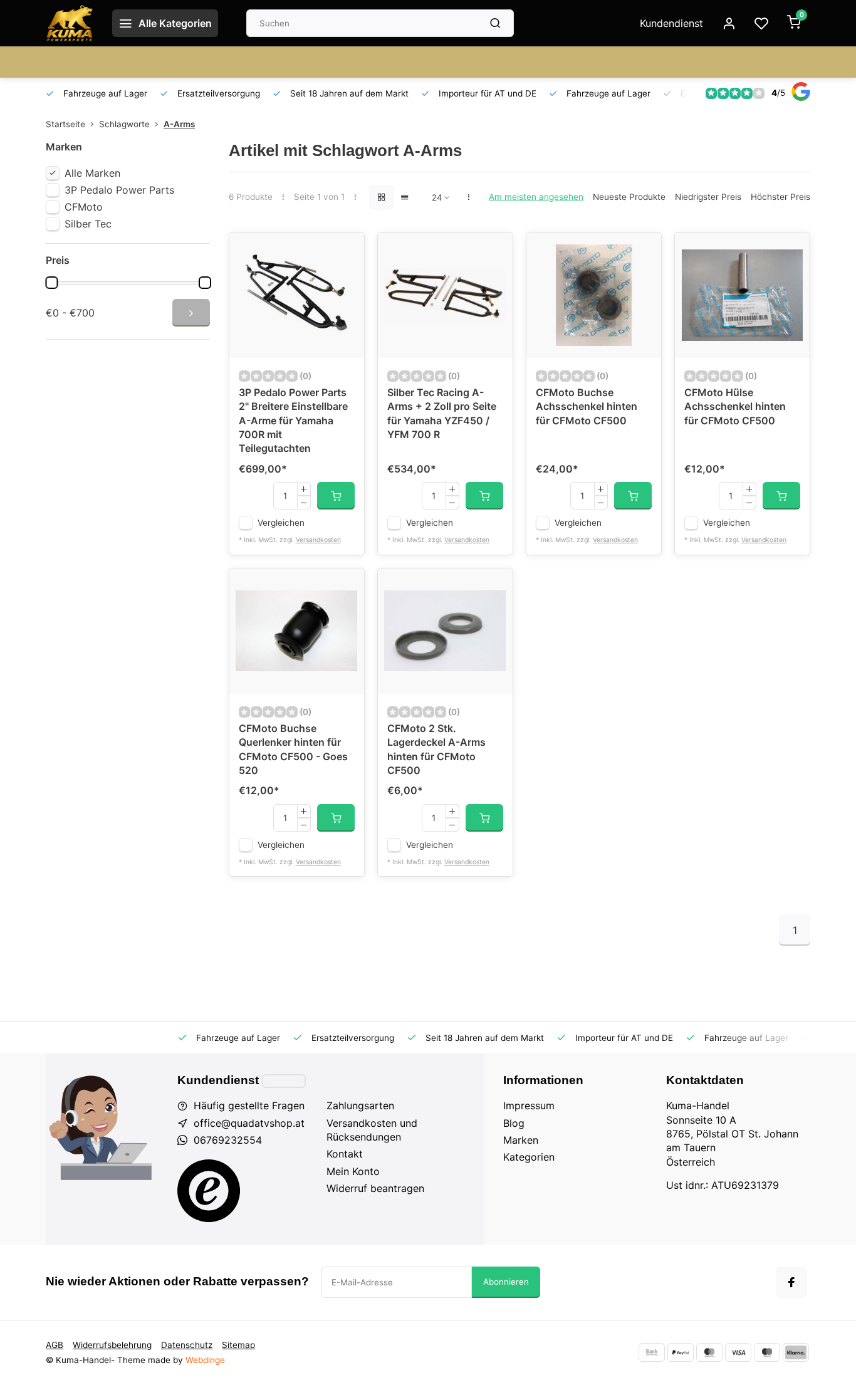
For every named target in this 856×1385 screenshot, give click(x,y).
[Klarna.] (796, 1352)
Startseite (65, 124)
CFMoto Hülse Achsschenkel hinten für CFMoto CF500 (735, 406)
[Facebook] (791, 1282)
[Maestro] (767, 1352)
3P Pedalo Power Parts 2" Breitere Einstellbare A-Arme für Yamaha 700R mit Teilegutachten (293, 420)
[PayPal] (680, 1352)
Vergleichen (281, 523)
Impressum (529, 1105)
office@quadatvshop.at (249, 1123)
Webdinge (205, 1360)
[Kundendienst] (284, 1081)
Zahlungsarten (360, 1105)
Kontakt (344, 1153)
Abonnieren (506, 1282)
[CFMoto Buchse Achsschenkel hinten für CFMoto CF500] (593, 295)
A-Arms (179, 124)
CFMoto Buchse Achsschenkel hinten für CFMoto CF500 (586, 406)
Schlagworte (124, 124)
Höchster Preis (780, 197)
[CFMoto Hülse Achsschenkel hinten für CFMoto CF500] (742, 295)
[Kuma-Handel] (69, 23)
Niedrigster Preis (708, 197)
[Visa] (738, 1352)
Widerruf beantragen (375, 1188)
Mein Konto (353, 1171)
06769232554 (228, 1140)
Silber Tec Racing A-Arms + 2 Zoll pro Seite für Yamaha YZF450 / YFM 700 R (441, 413)
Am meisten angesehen (536, 197)
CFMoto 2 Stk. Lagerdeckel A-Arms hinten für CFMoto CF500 (436, 749)
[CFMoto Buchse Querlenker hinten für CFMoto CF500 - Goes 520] (296, 631)
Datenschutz (186, 1345)
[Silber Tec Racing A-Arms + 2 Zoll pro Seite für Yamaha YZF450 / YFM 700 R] (445, 295)
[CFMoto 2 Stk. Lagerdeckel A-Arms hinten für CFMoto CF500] (445, 631)
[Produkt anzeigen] (336, 496)
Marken (520, 1140)
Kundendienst (671, 23)
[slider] (51, 282)
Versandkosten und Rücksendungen (371, 1130)
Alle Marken (92, 173)
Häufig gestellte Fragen (249, 1105)
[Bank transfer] (652, 1352)
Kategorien (529, 1157)
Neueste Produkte (629, 197)
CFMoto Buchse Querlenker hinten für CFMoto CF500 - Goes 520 (293, 749)
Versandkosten (318, 540)
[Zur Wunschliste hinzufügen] (345, 251)
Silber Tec (88, 223)
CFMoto (84, 207)
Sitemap (238, 1345)
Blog (514, 1123)
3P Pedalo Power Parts (119, 190)
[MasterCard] (709, 1352)
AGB (54, 1345)
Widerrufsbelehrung (112, 1345)
